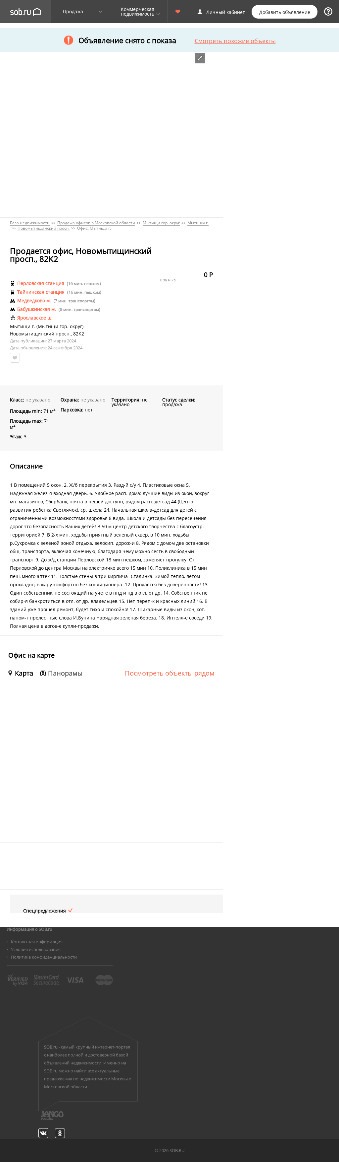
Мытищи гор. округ (60, 326)
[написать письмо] (39, 1119)
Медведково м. (34, 301)
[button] (200, 58)
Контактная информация (37, 942)
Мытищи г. (22, 326)
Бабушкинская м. (36, 309)
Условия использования (36, 949)
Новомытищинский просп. (40, 333)
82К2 (78, 333)
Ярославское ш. (35, 318)
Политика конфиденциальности (44, 957)
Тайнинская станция (41, 292)
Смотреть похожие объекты (235, 41)
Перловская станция (40, 283)
